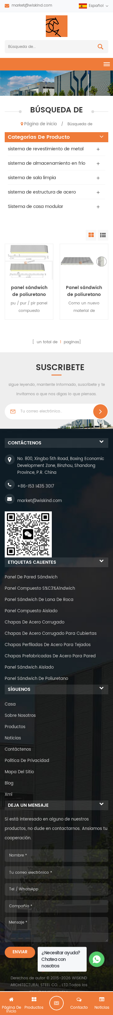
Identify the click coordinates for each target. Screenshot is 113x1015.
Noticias (13, 738)
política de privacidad (27, 761)
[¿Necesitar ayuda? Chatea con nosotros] (97, 959)
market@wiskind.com (32, 5)
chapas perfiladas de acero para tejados (48, 645)
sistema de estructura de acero (42, 192)
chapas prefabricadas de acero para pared (50, 656)
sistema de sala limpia (32, 177)
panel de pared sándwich (31, 577)
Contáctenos (18, 749)
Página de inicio (40, 124)
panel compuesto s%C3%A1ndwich (40, 588)
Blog (9, 783)
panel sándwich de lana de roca (39, 600)
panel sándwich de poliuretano (36, 679)
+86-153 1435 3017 (35, 486)
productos (15, 727)
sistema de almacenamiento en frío (46, 163)
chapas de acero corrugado (34, 622)
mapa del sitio (19, 772)
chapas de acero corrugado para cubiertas (51, 633)
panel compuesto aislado (31, 611)
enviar (20, 952)
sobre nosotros (20, 715)
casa (10, 704)
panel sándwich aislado (29, 667)
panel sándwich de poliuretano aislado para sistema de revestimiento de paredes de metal (29, 291)
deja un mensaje (56, 1003)
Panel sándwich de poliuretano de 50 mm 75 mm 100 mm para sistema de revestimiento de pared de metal (84, 291)
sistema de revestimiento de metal (45, 149)
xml (8, 794)
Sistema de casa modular (35, 206)
